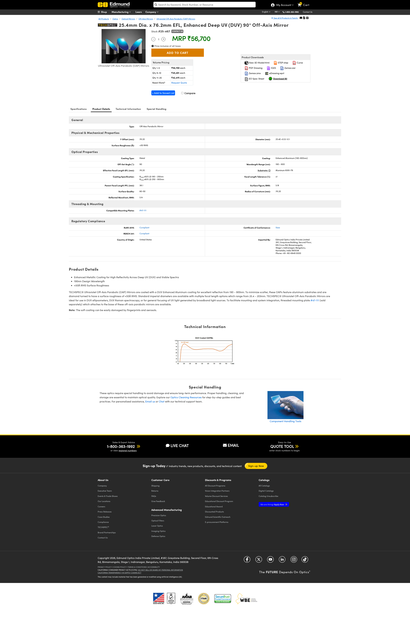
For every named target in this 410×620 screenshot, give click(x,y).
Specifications (78, 108)
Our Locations (104, 501)
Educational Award (214, 506)
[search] (204, 4)
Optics (115, 18)
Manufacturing (120, 11)
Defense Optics (158, 536)
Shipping (155, 485)
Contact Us (307, 12)
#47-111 (142, 210)
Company (151, 11)
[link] (305, 2)
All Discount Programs (215, 485)
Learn (138, 11)
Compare (189, 93)
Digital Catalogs (266, 490)
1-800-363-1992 (292, 12)
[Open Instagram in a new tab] (293, 560)
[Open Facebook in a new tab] (247, 560)
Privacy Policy (105, 567)
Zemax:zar (289, 67)
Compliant (144, 227)
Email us (150, 401)
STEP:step (282, 62)
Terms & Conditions (137, 567)
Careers (101, 506)
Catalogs (264, 485)
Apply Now (272, 504)
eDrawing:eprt (276, 73)
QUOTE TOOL (282, 446)
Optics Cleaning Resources (186, 397)
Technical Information (128, 108)
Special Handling (156, 108)
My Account (283, 5)
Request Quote (179, 82)
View (278, 227)
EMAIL (233, 445)
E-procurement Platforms (216, 522)
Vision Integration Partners (217, 490)
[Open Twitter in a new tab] (258, 560)
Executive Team (105, 490)
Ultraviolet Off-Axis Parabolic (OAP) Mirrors (175, 18)
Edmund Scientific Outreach (217, 516)
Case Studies (104, 516)
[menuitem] (106, 12)
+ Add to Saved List (163, 93)
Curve (299, 62)
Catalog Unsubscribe (268, 496)
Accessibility (154, 567)
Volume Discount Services (216, 496)
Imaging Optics (158, 531)
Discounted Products (214, 511)
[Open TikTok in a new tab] (304, 560)
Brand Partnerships (107, 532)
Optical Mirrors (128, 18)
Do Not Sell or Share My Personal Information (160, 570)
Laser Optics (157, 525)
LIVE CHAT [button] (180, 445)
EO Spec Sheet (256, 78)
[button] (293, 11)
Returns (154, 490)
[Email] (301, 17)
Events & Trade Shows (108, 496)
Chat (161, 401)
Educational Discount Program (219, 501)
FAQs (153, 496)
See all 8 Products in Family (285, 18)
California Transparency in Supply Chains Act (119, 572)
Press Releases (105, 511)
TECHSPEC (103, 527)
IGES (273, 67)
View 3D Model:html (258, 62)
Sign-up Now (256, 466)
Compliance (103, 522)
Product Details (101, 108)
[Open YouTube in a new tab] (270, 560)
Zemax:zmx (254, 73)
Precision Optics (158, 515)
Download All (280, 78)
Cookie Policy (119, 567)
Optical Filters (157, 520)
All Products (103, 18)
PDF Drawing (255, 67)
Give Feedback (158, 501)
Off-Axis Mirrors (146, 18)
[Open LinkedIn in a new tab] (282, 560)
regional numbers (128, 450)
